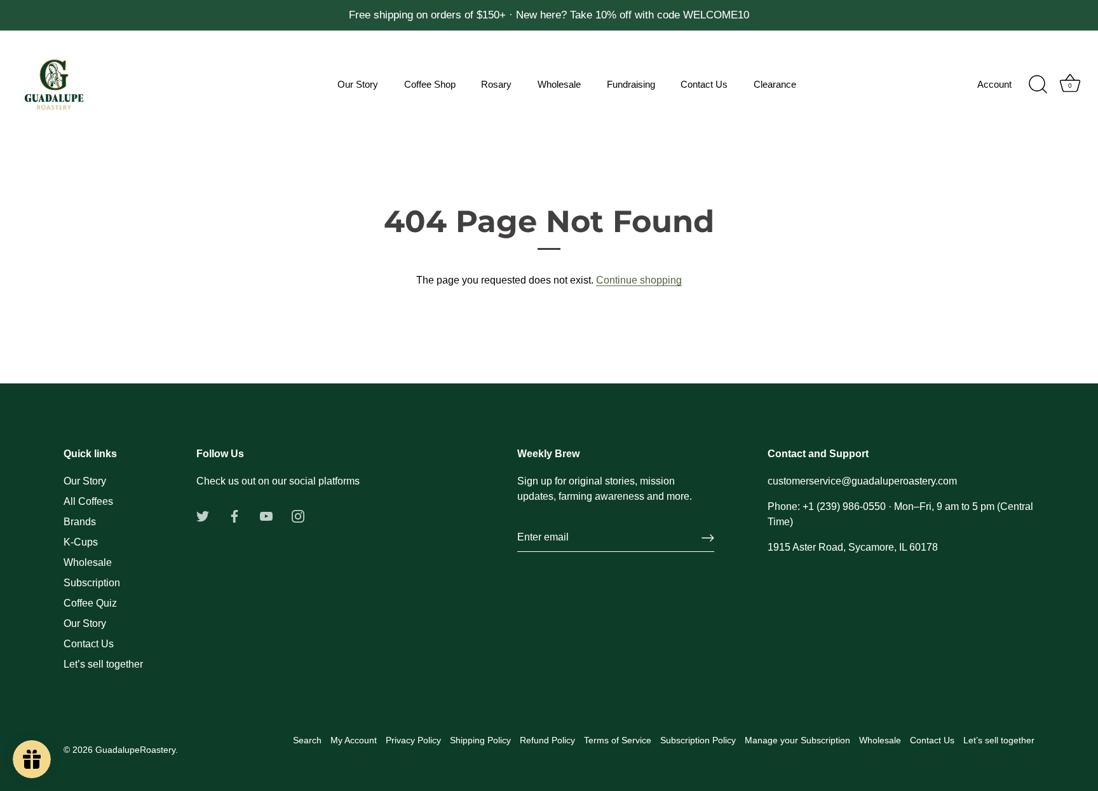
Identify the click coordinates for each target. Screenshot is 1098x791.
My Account (353, 740)
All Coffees (88, 501)
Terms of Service (617, 740)
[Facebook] (234, 515)
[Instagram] (298, 515)
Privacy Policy (413, 740)
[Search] (1038, 85)
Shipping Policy (480, 740)
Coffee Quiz (90, 603)
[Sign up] (708, 538)
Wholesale (559, 84)
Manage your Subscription (797, 740)
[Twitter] (202, 515)
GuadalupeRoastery (135, 750)
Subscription (92, 582)
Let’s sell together (103, 664)
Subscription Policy (698, 740)
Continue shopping (639, 280)
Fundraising (631, 84)
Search (307, 740)
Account (994, 84)
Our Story (357, 84)
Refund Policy (547, 740)
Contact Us (704, 84)
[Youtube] (266, 515)
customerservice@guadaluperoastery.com (862, 481)
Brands (80, 521)
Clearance (775, 84)
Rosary (496, 84)
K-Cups (81, 542)
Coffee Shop (430, 84)
